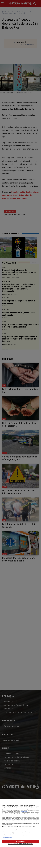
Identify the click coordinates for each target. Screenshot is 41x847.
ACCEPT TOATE (20, 841)
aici (10, 819)
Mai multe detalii (24, 811)
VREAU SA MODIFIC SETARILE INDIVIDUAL (20, 844)
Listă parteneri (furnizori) (7, 837)
